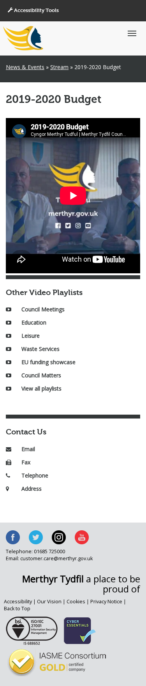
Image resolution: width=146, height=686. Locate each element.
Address (31, 488)
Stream (59, 67)
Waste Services (40, 349)
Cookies (76, 601)
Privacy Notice (106, 601)
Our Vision (49, 601)
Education (33, 322)
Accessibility (18, 601)
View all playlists (41, 388)
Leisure (30, 335)
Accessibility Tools (36, 10)
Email (28, 449)
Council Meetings (43, 309)
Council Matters (41, 375)
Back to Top (17, 608)
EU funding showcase (48, 362)
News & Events (25, 67)
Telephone (34, 475)
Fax (25, 462)
